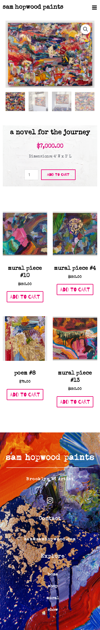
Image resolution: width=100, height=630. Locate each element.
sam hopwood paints (33, 7)
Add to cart (58, 174)
